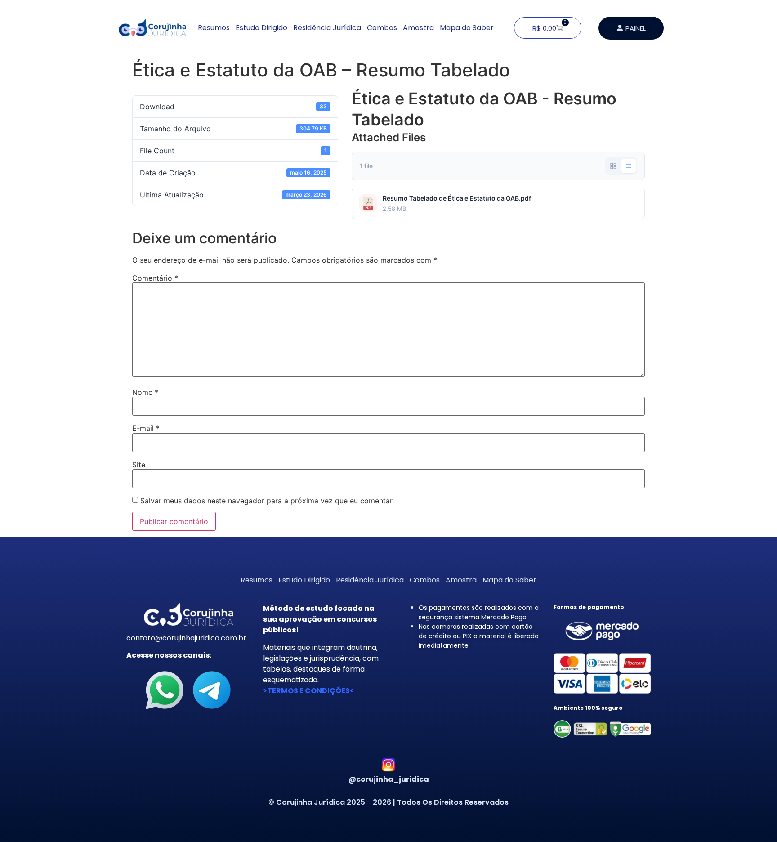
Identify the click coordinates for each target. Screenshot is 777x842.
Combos (382, 27)
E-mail (146, 428)
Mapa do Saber (467, 27)
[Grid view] (613, 166)
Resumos (214, 27)
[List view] (628, 166)
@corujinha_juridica (388, 779)
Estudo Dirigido (261, 27)
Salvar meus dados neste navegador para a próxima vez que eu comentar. (267, 500)
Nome (145, 392)
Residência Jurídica (327, 27)
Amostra (418, 27)
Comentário (155, 278)
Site (138, 464)
